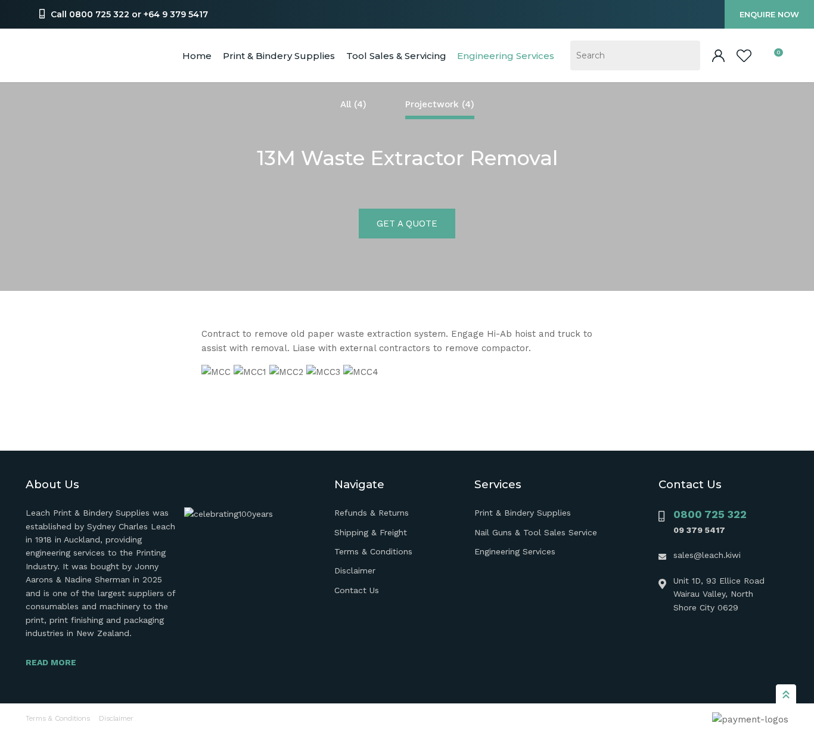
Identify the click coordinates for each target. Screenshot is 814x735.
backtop (786, 693)
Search (686, 55)
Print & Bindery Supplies (279, 55)
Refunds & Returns (371, 512)
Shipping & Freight (370, 532)
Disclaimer (354, 570)
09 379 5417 (699, 530)
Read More (51, 662)
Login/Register (718, 55)
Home (197, 55)
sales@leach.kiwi (707, 555)
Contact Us (356, 590)
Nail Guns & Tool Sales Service (535, 532)
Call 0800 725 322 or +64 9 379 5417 (129, 14)
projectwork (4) (439, 104)
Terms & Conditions (373, 551)
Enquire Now (769, 14)
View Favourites (744, 55)
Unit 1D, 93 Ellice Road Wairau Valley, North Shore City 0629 (719, 594)
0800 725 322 (710, 514)
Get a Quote (407, 223)
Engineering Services (514, 551)
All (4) (353, 104)
